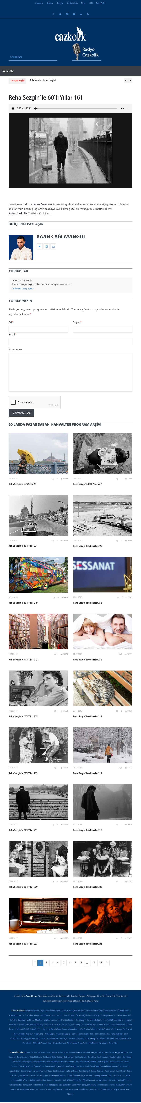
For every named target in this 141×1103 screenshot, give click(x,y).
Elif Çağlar (80, 1062)
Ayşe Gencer (110, 1053)
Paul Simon (124, 1080)
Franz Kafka (44, 1066)
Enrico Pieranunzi (116, 1062)
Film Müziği (79, 1020)
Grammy (76, 1025)
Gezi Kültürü (50, 1025)
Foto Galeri (101, 3)
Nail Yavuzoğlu (35, 1080)
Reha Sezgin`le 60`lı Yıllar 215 (23, 716)
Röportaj (36, 1043)
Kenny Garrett (35, 1076)
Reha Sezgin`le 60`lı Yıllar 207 (23, 944)
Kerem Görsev (48, 1076)
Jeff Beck (48, 1071)
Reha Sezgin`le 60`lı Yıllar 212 (87, 773)
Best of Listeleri (56, 1015)
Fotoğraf (128, 1020)
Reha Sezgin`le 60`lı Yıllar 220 (87, 546)
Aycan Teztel (98, 1053)
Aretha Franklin (72, 1053)
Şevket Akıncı (102, 1085)
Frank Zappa (34, 1066)
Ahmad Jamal (30, 1053)
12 (93, 962)
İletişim (60, 3)
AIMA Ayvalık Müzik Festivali (73, 1011)
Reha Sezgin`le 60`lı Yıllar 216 (87, 660)
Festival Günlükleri (66, 1020)
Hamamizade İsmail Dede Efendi (92, 1066)
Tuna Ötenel (83, 1090)
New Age (63, 1039)
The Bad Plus (23, 1090)
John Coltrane (72, 1071)
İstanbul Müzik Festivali (101, 1029)
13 (101, 962)
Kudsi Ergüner (60, 1076)
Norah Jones (59, 1080)
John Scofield (84, 1071)
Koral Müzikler (117, 1034)
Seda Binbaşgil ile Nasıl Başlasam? (57, 1085)
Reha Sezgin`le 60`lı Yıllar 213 (23, 773)
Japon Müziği (19, 1034)
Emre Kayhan (103, 1062)
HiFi (91, 3)
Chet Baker (126, 1057)
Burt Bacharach (80, 1057)
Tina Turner (33, 1090)
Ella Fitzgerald (90, 1062)
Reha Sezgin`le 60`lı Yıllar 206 (87, 944)
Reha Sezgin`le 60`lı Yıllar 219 (23, 603)
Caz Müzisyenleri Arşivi (99, 1015)
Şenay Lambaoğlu (89, 1085)
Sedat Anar (76, 1085)
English (47, 1020)
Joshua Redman (97, 1071)
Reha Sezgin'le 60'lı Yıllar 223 (23, 484)
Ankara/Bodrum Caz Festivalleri (21, 1015)
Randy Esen (27, 1085)
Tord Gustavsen (71, 1090)
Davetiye (13, 1020)
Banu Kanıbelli (23, 1057)
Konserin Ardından (102, 1034)
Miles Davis (23, 1080)
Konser (74, 1034)
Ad (11, 322)
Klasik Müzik (72, 3)
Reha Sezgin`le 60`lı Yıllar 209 (23, 887)
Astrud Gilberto (85, 1053)
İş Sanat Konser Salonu (64, 1029)
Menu (10, 71)
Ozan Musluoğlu (100, 1080)
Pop (93, 1039)
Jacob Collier (14, 1071)
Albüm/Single (123, 1011)
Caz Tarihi (114, 1015)
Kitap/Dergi (38, 1034)
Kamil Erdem (110, 1071)
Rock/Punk (27, 1043)
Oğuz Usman (88, 1080)
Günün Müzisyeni (118, 1025)
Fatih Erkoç (23, 1066)
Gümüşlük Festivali (89, 1025)
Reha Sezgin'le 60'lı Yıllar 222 (87, 484)
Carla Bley (92, 1057)
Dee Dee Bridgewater (55, 1062)
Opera (88, 1039)
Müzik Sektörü (52, 1039)
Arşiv (37, 1015)
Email (12, 334)
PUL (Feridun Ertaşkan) (105, 1039)
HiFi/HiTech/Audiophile (31, 1029)
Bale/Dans (44, 1015)
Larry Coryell (73, 1076)
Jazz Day (29, 1034)
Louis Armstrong (85, 1076)
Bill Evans (47, 1057)
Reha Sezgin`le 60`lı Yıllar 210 (87, 830)
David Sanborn (39, 1062)
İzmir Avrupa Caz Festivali (122, 1029)
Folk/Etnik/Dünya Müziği (113, 1020)
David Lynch (27, 1062)
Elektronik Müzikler (34, 1020)
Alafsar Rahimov (43, 1053)
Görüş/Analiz (67, 1025)
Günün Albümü (104, 1025)
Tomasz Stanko (45, 1090)
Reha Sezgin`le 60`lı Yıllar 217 (23, 660)
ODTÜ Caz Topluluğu (73, 1080)
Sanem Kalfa (38, 1085)
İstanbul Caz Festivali (82, 1029)
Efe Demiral (69, 1062)
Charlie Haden (115, 1057)
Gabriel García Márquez (68, 1066)
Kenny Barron (23, 1076)
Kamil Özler (121, 1071)
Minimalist (41, 1039)
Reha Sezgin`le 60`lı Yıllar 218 (87, 603)
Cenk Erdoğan (102, 1057)
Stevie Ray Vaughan (117, 1085)
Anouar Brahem (58, 1053)
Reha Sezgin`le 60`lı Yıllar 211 (23, 830)
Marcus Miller (118, 1076)
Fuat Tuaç (54, 1066)
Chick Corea (16, 1062)
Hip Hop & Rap (48, 1029)
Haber (18, 1029)
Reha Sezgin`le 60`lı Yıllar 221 (23, 546)
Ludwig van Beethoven (103, 1076)
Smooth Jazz (46, 1043)
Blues (83, 3)
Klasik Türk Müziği (63, 1034)
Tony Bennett (58, 1090)
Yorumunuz (15, 349)
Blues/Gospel (69, 1015)
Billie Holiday (57, 1057)
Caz (77, 1015)
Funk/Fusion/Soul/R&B (18, 1025)
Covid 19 (128, 1015)
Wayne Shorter (120, 1090)
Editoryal (21, 1020)
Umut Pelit (94, 1090)
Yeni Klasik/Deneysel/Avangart (95, 1043)
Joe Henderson (59, 1071)
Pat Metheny (114, 1080)
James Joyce (38, 1071)
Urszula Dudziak (106, 1090)
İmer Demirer (123, 1066)
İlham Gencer (111, 1066)
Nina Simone (47, 1080)
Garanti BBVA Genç (35, 1025)
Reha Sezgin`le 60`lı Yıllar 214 (87, 716)
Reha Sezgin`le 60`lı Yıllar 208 (87, 887)
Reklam (50, 3)
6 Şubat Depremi (32, 1011)
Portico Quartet (15, 1085)
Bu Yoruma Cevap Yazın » (23, 289)
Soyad (77, 322)
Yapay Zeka (77, 1043)
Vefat (69, 1043)
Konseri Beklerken (86, 1034)
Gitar (58, 1025)
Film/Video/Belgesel (94, 1020)
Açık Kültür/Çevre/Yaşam (50, 1011)
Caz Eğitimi (84, 1015)
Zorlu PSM (113, 1043)
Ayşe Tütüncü (121, 1053)
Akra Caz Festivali (110, 1011)
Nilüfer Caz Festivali (76, 1039)
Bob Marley (68, 1057)
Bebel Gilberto (36, 1057)
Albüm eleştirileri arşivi (43, 80)
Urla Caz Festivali (59, 1043)
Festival (54, 1020)
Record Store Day (122, 1039)
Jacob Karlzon (26, 1071)
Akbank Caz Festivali (94, 1011)
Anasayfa (39, 3)
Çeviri (121, 1015)
